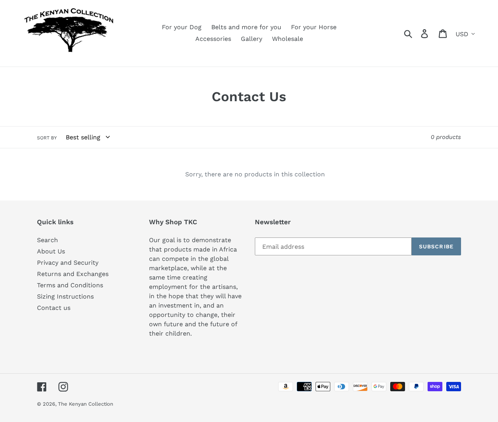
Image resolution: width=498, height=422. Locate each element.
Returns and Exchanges (73, 274)
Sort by (47, 138)
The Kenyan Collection (85, 404)
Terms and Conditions (70, 285)
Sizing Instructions (65, 296)
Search (47, 240)
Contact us (53, 307)
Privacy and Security (67, 262)
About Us (51, 251)
